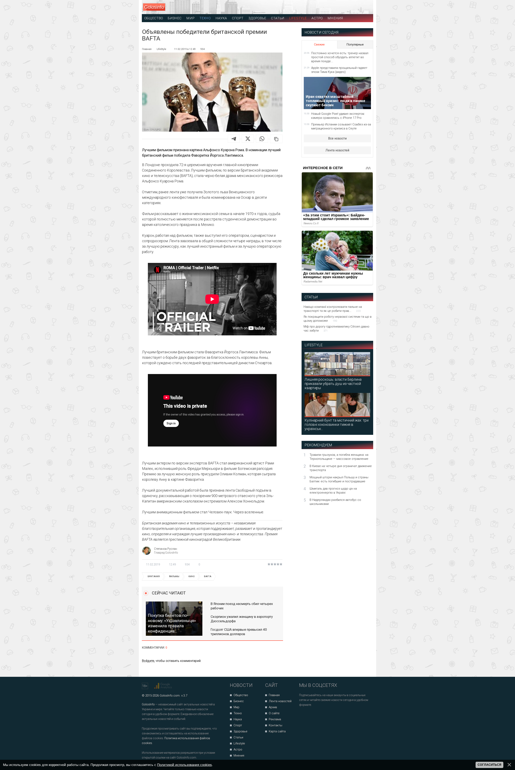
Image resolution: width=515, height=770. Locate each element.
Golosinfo (154, 7)
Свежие (319, 44)
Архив (273, 707)
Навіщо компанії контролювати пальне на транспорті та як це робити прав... (333, 309)
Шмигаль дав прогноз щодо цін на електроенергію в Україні (333, 490)
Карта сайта (277, 731)
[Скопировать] (276, 139)
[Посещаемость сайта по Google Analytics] (163, 686)
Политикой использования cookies (184, 765)
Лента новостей (337, 150)
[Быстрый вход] (366, 7)
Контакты (275, 725)
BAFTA (207, 576)
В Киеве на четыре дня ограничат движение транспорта (341, 468)
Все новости (337, 138)
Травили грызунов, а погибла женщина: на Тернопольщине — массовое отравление (339, 457)
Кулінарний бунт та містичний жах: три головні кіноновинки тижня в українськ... (337, 424)
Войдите (148, 661)
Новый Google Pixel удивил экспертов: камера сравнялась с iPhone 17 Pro (338, 116)
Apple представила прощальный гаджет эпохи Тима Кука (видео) (339, 70)
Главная (274, 695)
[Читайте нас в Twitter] (316, 715)
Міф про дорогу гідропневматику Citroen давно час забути (336, 328)
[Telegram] (234, 139)
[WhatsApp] (262, 139)
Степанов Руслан (165, 548)
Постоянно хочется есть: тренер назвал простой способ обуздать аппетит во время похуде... (339, 57)
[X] (248, 139)
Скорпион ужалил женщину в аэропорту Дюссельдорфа (242, 619)
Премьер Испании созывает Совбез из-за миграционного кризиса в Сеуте (341, 126)
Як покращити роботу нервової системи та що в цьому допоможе (338, 318)
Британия (154, 576)
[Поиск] (352, 7)
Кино (191, 576)
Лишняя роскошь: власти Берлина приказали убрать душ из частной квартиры (333, 383)
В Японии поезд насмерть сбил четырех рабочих (242, 606)
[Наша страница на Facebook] (303, 715)
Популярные (355, 44)
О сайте (274, 713)
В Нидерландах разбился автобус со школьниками (335, 502)
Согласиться (489, 764)
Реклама (275, 719)
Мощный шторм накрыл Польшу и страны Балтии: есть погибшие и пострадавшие (339, 479)
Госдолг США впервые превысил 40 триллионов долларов (239, 631)
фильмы (174, 576)
